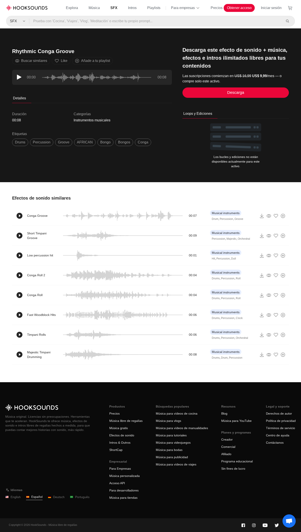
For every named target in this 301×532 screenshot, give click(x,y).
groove (63, 142)
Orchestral (244, 238)
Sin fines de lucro (233, 468)
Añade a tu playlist (95, 61)
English (16, 497)
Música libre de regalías (126, 421)
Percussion (226, 219)
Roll (238, 278)
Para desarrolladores (124, 490)
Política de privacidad (281, 421)
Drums (216, 278)
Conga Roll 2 (36, 275)
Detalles (19, 98)
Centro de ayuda (277, 435)
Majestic (231, 238)
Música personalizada (124, 476)
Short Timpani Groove (36, 236)
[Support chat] (289, 521)
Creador (227, 439)
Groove (238, 219)
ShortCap (116, 450)
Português (82, 497)
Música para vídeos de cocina (176, 413)
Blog (224, 413)
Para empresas (183, 8)
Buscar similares (34, 61)
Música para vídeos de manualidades (182, 428)
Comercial (228, 447)
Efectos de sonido (121, 435)
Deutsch (59, 497)
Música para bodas (169, 450)
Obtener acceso (239, 8)
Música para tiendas (123, 497)
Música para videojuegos (173, 442)
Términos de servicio (280, 428)
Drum (215, 219)
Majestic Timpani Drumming (38, 354)
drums (20, 142)
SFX (113, 8)
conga (143, 142)
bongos (124, 142)
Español (37, 497)
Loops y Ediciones (197, 113)
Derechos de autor (279, 413)
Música (94, 8)
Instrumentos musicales (92, 120)
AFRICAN (85, 142)
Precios (217, 8)
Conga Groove (37, 215)
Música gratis (118, 428)
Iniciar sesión (271, 8)
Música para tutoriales (171, 435)
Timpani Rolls (36, 334)
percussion (41, 142)
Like (64, 61)
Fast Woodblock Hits (41, 315)
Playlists (153, 8)
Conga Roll (35, 295)
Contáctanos (275, 442)
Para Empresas (120, 468)
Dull (233, 258)
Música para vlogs (168, 421)
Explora (72, 8)
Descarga (235, 92)
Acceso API (117, 483)
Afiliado (226, 454)
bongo (105, 142)
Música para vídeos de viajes (176, 464)
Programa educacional (237, 461)
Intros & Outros (119, 442)
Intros (132, 8)
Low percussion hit (40, 255)
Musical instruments (226, 213)
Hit (213, 258)
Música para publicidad (172, 457)
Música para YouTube (236, 421)
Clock (239, 318)
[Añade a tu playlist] (283, 215)
